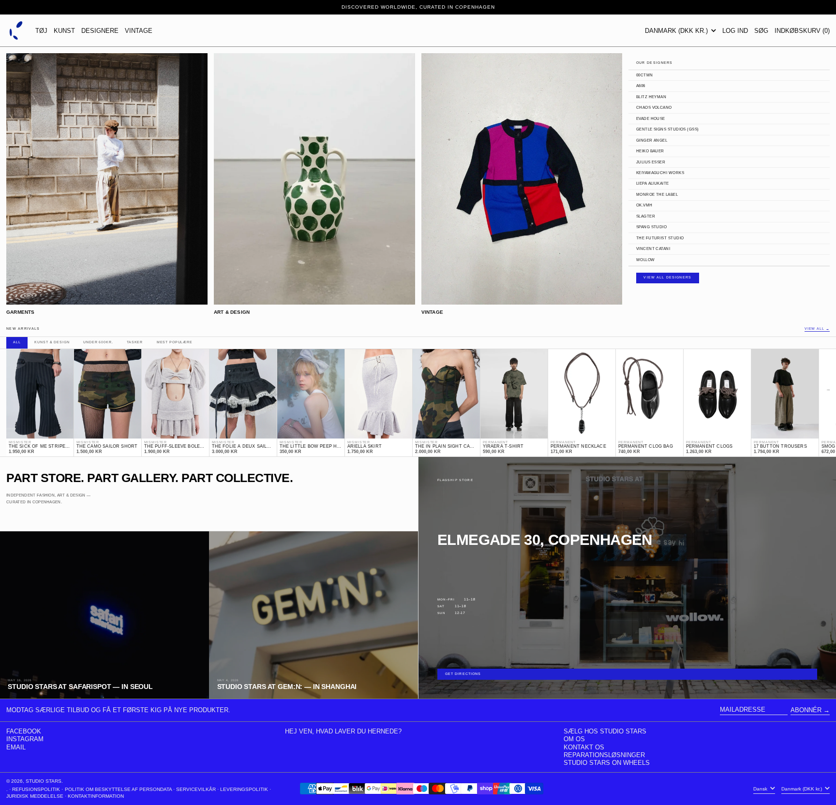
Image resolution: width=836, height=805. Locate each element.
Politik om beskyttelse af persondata (118, 789)
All (17, 342)
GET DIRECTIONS (463, 674)
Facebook (23, 731)
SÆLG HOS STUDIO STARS (605, 731)
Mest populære (175, 342)
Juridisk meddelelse (34, 796)
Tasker (135, 342)
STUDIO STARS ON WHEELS (607, 762)
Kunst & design (51, 342)
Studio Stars (43, 781)
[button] (761, 30)
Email (16, 747)
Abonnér (806, 710)
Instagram (25, 739)
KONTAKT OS (584, 747)
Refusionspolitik (36, 789)
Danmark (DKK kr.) (677, 30)
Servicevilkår (196, 789)
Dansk (761, 788)
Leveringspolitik (244, 789)
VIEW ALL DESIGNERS (667, 277)
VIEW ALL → (817, 329)
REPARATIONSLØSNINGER (604, 755)
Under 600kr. (98, 342)
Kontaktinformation (96, 796)
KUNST (64, 30)
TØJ (41, 30)
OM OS (574, 739)
